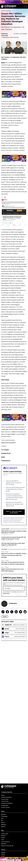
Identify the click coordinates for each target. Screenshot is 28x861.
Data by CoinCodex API (7, 845)
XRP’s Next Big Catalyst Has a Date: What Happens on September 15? (13, 544)
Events (3, 837)
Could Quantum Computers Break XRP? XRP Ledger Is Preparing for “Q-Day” (13, 538)
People (3, 854)
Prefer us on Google (21, 34)
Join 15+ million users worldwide (14, 512)
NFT (2, 820)
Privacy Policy (6, 593)
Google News (4, 805)
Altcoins (3, 826)
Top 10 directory (5, 841)
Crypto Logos (4, 833)
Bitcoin (3, 822)
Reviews (3, 835)
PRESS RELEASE (6, 11)
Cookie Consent (5, 807)
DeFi (2, 818)
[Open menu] (27, 6)
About (2, 795)
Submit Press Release (6, 803)
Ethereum (3, 824)
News (2, 551)
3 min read (4, 35)
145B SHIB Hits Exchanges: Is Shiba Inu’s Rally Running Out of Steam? (13, 531)
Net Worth (3, 843)
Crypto (7, 560)
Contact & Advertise (6, 797)
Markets (3, 852)
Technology (4, 816)
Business (3, 814)
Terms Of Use (4, 801)
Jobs (2, 839)
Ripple (6, 551)
